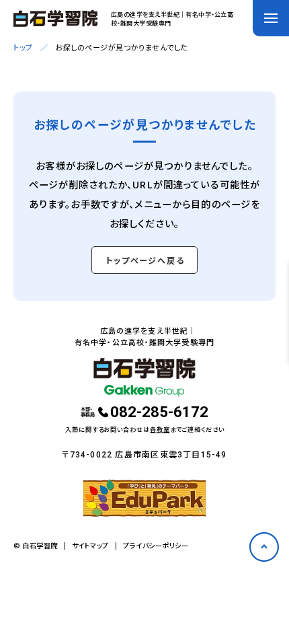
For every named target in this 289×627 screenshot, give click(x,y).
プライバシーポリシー (155, 545)
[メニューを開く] (271, 18)
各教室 (160, 429)
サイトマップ (90, 545)
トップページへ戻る (145, 260)
